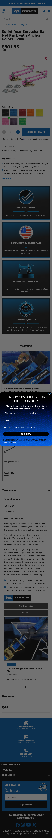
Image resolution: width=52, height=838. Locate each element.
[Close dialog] (49, 394)
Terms (14, 442)
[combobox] (7, 427)
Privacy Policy (7, 442)
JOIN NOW (26, 434)
